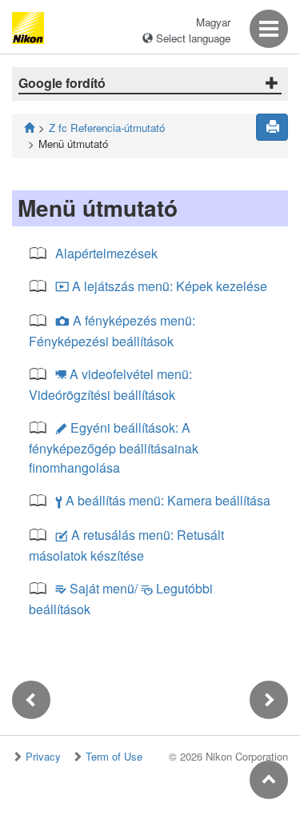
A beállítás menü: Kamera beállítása (162, 500)
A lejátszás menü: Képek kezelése (161, 286)
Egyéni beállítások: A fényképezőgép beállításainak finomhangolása (113, 447)
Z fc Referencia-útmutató (107, 127)
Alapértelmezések (106, 253)
